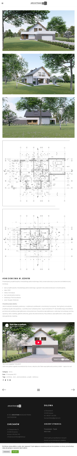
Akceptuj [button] (15, 451)
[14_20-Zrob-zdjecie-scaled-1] (38, 30)
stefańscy (35, 377)
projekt (29, 377)
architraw (9, 377)
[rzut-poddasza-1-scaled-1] (38, 242)
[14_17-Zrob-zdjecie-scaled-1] (38, 117)
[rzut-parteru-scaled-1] (38, 173)
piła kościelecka (21, 377)
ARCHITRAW (15, 415)
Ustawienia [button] (6, 451)
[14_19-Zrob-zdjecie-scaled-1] (38, 74)
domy (10, 372)
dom (14, 377)
